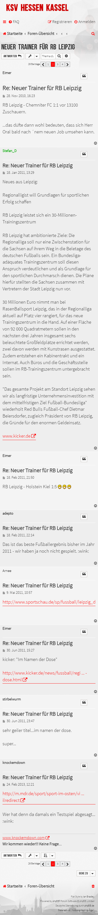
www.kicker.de (16, 436)
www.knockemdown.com (24, 837)
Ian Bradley (88, 896)
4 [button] (62, 64)
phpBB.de (89, 905)
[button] (42, 64)
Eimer (7, 73)
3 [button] (57, 64)
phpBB (56, 901)
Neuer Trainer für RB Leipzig (38, 47)
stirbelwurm (12, 699)
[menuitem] (13, 21)
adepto (8, 513)
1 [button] (48, 64)
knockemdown (14, 763)
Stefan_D (10, 150)
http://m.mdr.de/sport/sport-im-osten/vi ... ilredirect (43, 796)
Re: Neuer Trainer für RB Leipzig (42, 88)
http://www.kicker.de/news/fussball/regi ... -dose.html (45, 676)
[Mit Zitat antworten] (84, 76)
